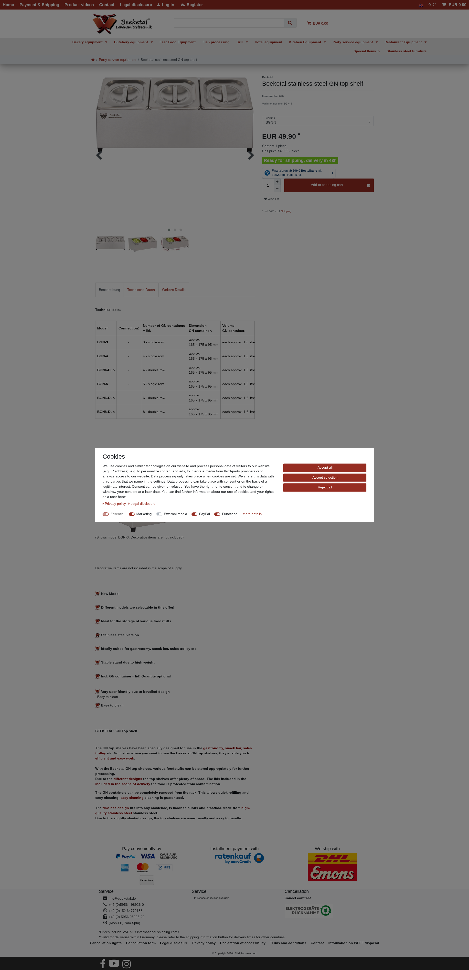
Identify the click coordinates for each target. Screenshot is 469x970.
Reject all (325, 487)
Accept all (325, 467)
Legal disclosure (174, 943)
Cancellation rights (106, 943)
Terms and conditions (288, 943)
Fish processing (216, 42)
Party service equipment (353, 42)
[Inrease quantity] (277, 182)
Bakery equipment (88, 42)
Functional (230, 514)
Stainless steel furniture (406, 51)
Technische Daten (141, 290)
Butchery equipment (131, 42)
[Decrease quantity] (277, 188)
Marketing (144, 514)
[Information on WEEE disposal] (327, 911)
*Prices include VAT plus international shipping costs (139, 932)
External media (175, 514)
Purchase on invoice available (211, 897)
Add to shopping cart (327, 185)
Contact (317, 943)
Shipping (285, 211)
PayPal (204, 514)
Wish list (273, 199)
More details (252, 514)
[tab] (109, 290)
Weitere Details (173, 290)
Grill (240, 42)
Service (106, 891)
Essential (117, 514)
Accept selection (325, 477)
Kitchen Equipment (305, 42)
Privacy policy (204, 943)
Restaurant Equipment (403, 42)
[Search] (290, 23)
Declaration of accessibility (243, 943)
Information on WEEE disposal (353, 943)
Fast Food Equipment (178, 42)
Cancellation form (141, 943)
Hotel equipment (268, 42)
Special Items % (367, 51)
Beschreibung (109, 290)
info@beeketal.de (122, 898)
